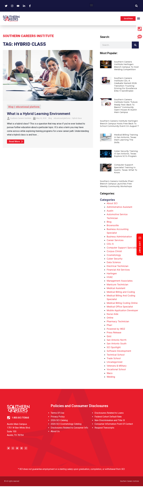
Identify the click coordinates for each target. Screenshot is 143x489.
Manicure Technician (117, 284)
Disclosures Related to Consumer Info (69, 427)
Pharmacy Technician (118, 321)
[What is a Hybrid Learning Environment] (48, 75)
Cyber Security (114, 258)
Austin (110, 210)
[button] (91, 5)
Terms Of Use (57, 413)
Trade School (114, 358)
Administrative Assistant (119, 206)
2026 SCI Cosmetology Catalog (66, 424)
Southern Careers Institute (20, 118)
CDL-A (110, 243)
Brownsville (113, 225)
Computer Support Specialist (122, 247)
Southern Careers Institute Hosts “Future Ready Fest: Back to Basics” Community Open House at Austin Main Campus (126, 106)
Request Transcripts (104, 427)
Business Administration (119, 236)
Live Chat (140, 247)
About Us (55, 431)
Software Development (119, 350)
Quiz (109, 336)
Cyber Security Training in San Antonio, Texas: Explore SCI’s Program (126, 153)
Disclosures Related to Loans (109, 413)
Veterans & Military (117, 365)
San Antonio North (116, 339)
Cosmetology (114, 255)
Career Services (115, 240)
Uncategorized (114, 362)
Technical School (116, 354)
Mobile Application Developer (122, 310)
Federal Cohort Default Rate (108, 416)
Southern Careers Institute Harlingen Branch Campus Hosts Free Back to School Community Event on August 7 (119, 123)
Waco (110, 373)
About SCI (112, 203)
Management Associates (120, 280)
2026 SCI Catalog (59, 420)
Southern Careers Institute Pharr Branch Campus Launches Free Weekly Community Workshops (117, 183)
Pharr (109, 325)
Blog (10, 106)
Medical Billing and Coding (121, 291)
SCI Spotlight (114, 347)
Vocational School (116, 369)
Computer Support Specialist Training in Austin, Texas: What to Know (125, 169)
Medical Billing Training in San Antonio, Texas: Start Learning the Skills (126, 139)
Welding (111, 376)
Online (110, 317)
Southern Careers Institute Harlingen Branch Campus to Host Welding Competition (126, 66)
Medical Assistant (116, 288)
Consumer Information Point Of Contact (114, 424)
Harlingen (112, 273)
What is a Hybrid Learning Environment (38, 114)
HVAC (110, 277)
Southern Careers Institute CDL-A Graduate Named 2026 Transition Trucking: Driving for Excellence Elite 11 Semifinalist (125, 84)
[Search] (135, 45)
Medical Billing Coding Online (122, 303)
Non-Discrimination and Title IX (110, 420)
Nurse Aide (112, 314)
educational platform (28, 106)
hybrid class (77, 118)
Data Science (114, 262)
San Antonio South (116, 343)
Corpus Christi (114, 251)
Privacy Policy (58, 416)
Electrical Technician (117, 266)
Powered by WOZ (116, 328)
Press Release (114, 332)
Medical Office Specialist (120, 306)
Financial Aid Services (118, 269)
